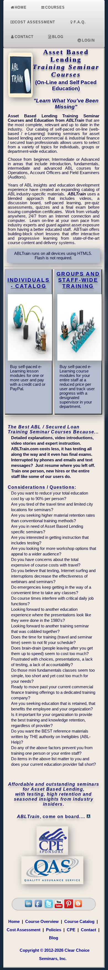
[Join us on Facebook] (38, 906)
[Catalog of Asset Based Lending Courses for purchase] (31, 359)
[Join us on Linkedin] (28, 906)
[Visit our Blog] (78, 906)
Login (88, 40)
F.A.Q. (80, 22)
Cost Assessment (35, 22)
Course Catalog (79, 921)
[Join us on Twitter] (48, 906)
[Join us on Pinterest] (68, 906)
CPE (71, 930)
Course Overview (42, 921)
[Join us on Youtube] (58, 906)
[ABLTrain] (20, 100)
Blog (57, 37)
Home (21, 7)
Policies (53, 930)
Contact (24, 37)
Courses (55, 7)
